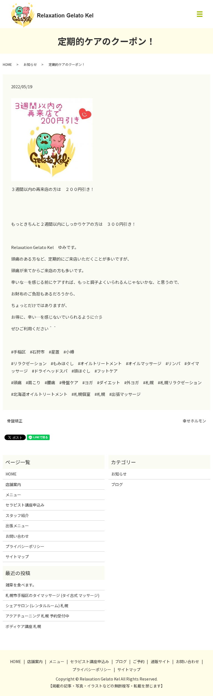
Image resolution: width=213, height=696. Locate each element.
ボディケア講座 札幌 (23, 626)
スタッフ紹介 (17, 515)
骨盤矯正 (14, 421)
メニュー (13, 494)
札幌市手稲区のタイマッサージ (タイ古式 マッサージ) (52, 595)
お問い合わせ (17, 536)
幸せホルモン (194, 421)
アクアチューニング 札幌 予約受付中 (37, 616)
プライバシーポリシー (25, 546)
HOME (7, 64)
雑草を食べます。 (21, 585)
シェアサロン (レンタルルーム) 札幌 (37, 605)
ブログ (117, 484)
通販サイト (160, 661)
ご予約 (138, 661)
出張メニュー (17, 525)
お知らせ (30, 64)
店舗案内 (13, 484)
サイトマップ (17, 556)
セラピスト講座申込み (25, 505)
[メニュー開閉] (199, 14)
